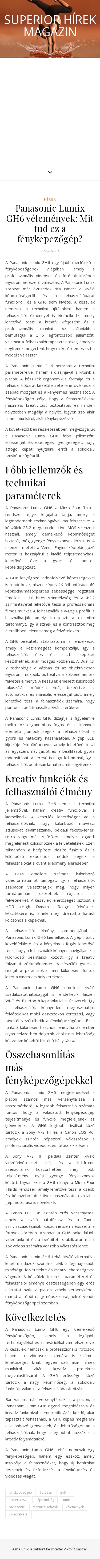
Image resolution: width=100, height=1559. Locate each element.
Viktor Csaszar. (76, 1549)
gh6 (63, 1492)
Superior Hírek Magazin (50, 25)
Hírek (50, 199)
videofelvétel (18, 1514)
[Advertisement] (50, 110)
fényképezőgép (20, 1492)
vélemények (75, 1507)
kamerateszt (18, 1499)
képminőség (45, 1499)
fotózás (46, 1492)
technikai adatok (45, 1507)
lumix (66, 1499)
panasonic (17, 1507)
